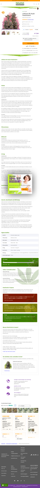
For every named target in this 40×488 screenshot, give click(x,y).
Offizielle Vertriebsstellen (14, 468)
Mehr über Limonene (9, 310)
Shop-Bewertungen (34, 474)
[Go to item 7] (35, 410)
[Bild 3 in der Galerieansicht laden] (13, 32)
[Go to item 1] (4, 410)
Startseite (3, 443)
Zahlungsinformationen (25, 467)
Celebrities (13, 476)
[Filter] (19, 406)
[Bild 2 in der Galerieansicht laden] (8, 32)
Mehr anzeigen (19, 438)
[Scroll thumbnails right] (37, 410)
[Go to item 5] (25, 410)
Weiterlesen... (7, 370)
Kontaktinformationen (17, 486)
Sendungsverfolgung (24, 476)
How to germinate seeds (24, 454)
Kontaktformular (14, 458)
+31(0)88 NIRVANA (14, 453)
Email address (12, 187)
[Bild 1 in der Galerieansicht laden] (3, 32)
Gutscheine (3, 475)
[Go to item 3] (14, 410)
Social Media (3, 473)
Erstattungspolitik (25, 486)
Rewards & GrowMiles (23, 450)
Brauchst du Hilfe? (32, 8)
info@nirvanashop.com (15, 455)
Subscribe (25, 189)
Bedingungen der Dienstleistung (31, 485)
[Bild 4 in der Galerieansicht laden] (18, 32)
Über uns (3, 468)
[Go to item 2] (9, 410)
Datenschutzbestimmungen (21, 485)
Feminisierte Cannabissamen (11, 443)
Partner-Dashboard (34, 472)
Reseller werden (14, 471)
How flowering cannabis (23, 461)
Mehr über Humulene (9, 300)
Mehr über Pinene (8, 320)
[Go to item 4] (20, 410)
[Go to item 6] (30, 410)
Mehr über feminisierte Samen (9, 351)
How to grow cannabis (23, 458)
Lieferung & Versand (23, 471)
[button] (1, 4)
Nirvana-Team (4, 470)
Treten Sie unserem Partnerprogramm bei (34, 468)
